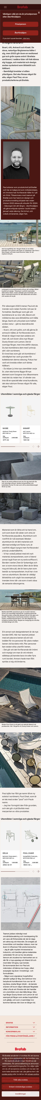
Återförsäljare (20, 33)
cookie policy (7, 1074)
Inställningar (20, 1094)
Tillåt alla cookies (20, 1080)
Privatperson (20, 24)
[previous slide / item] (33, 446)
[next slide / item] (38, 446)
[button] (8, 871)
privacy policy (33, 1074)
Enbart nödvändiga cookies (20, 1087)
